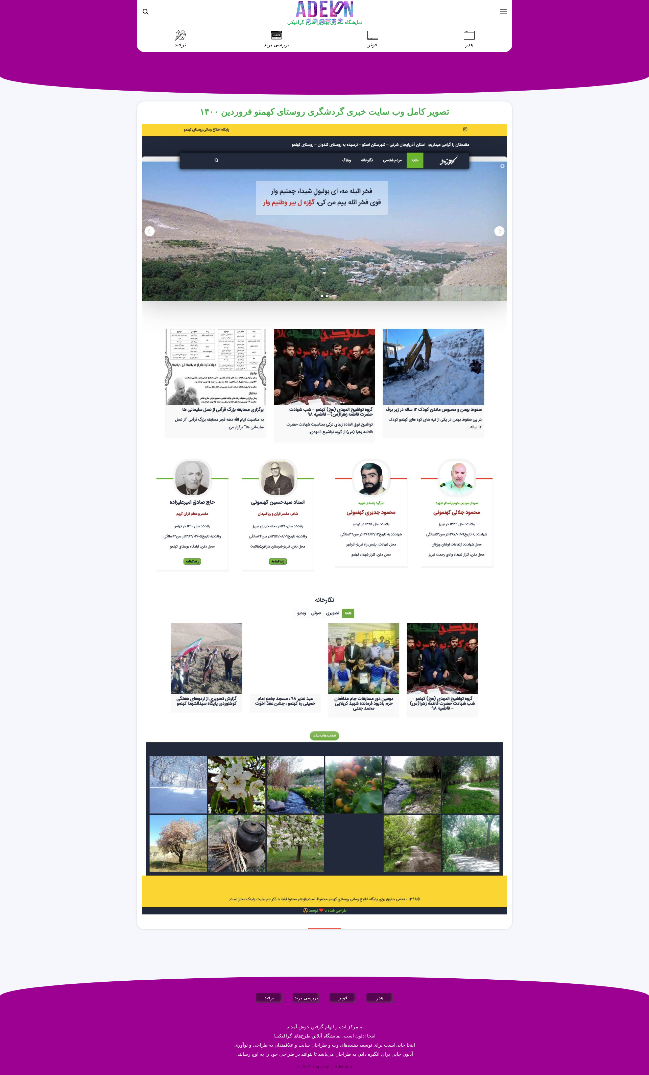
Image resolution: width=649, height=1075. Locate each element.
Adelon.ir (343, 1066)
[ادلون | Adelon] (324, 11)
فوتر (373, 45)
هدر (469, 45)
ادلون (360, 1035)
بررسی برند (276, 45)
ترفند (180, 45)
